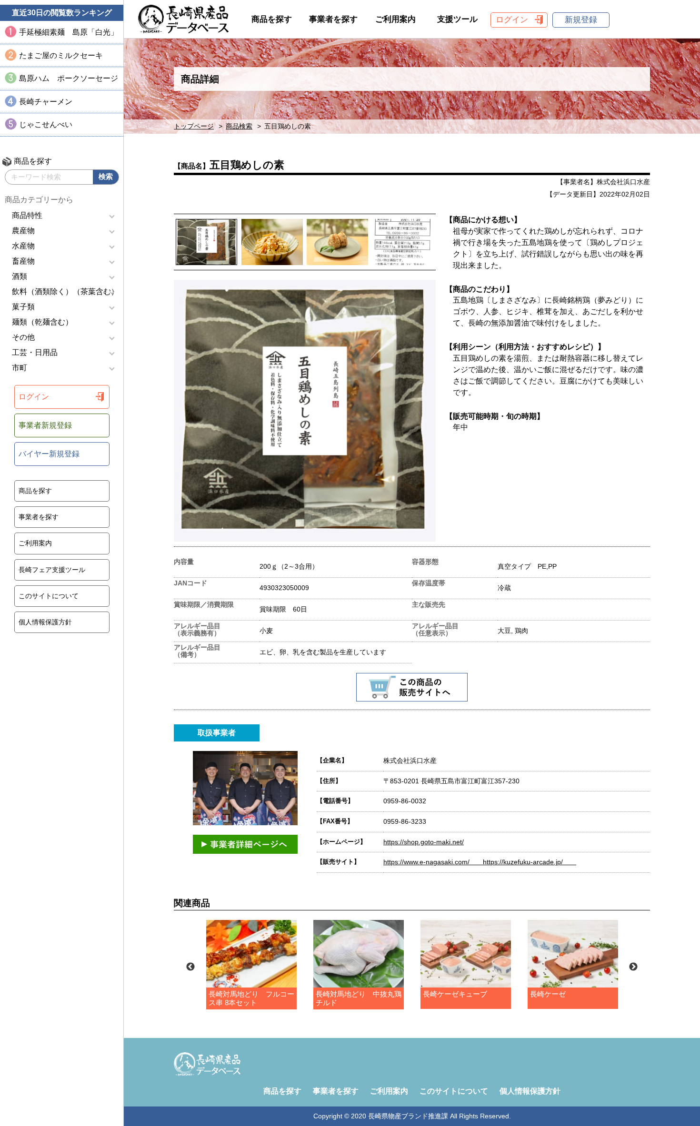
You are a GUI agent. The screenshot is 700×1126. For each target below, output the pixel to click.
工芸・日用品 (35, 352)
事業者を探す (39, 517)
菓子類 (23, 307)
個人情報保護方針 (45, 622)
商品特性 (27, 215)
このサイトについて (49, 596)
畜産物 (23, 261)
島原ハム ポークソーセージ (68, 78)
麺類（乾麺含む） (42, 322)
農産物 (23, 231)
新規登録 (581, 19)
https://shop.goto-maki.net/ (423, 842)
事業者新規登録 (45, 425)
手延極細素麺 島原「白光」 (68, 32)
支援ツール (457, 19)
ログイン (34, 397)
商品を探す (35, 490)
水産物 (23, 246)
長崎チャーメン (45, 102)
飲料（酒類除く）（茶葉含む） (65, 291)
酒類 (19, 276)
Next (633, 967)
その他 (23, 337)
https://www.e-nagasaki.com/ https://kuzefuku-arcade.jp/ (479, 862)
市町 (19, 368)
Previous (190, 967)
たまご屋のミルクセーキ (61, 55)
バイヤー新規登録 (49, 454)
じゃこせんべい (45, 124)
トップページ (194, 126)
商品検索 (239, 126)
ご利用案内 (35, 543)
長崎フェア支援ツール (52, 569)
